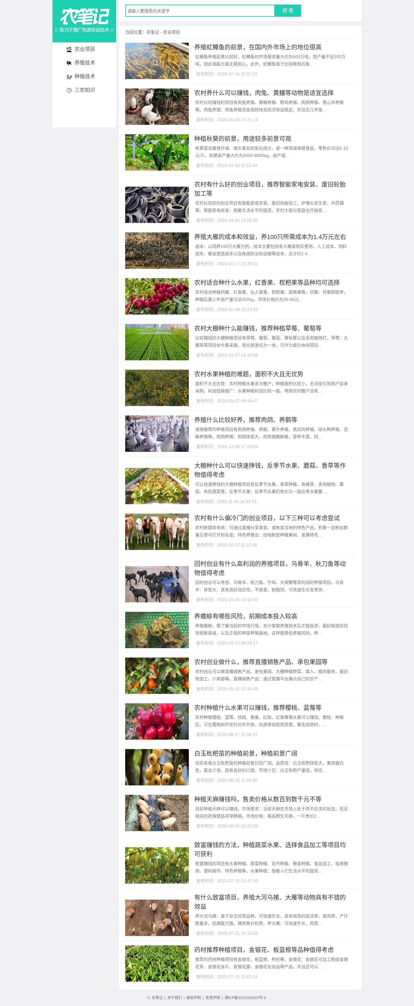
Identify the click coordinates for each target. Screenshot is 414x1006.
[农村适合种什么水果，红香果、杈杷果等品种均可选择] (157, 312)
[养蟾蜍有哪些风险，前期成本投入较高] (157, 645)
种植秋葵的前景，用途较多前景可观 (242, 138)
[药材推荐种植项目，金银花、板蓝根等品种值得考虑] (157, 979)
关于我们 (174, 998)
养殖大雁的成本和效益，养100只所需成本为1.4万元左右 (270, 237)
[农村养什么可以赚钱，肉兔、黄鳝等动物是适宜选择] (157, 122)
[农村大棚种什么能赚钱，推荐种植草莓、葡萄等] (157, 357)
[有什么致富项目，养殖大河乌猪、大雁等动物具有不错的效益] (157, 895)
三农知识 (85, 90)
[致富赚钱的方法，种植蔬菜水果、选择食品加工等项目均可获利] (157, 843)
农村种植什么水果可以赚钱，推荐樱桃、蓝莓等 (258, 708)
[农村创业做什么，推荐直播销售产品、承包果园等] (157, 691)
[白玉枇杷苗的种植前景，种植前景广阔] (157, 783)
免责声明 (212, 998)
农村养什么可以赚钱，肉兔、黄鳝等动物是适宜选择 (264, 93)
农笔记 (152, 32)
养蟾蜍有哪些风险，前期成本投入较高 (245, 616)
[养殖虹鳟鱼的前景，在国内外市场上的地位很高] (157, 76)
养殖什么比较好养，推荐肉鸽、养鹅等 (245, 420)
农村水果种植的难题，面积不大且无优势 (248, 374)
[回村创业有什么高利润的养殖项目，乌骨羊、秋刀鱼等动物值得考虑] (157, 561)
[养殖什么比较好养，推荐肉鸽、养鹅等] (157, 449)
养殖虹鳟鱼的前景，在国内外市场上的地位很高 (258, 47)
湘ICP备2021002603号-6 (245, 998)
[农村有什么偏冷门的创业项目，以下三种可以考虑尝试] (157, 547)
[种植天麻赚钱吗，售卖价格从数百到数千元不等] (157, 828)
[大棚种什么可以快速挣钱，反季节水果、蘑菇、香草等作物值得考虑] (157, 463)
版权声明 (193, 998)
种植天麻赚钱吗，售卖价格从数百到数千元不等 (258, 799)
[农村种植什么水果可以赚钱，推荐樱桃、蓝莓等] (157, 737)
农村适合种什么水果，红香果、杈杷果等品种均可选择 (267, 282)
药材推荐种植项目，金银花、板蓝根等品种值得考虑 (264, 950)
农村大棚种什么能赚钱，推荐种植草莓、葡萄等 (258, 328)
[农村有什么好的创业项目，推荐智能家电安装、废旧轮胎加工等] (157, 182)
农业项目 (85, 49)
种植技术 (85, 76)
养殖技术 (85, 63)
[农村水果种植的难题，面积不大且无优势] (157, 403)
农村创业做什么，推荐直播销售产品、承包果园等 (261, 662)
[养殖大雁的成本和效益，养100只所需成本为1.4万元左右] (157, 266)
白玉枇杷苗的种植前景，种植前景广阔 (245, 753)
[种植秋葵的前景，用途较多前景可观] (157, 168)
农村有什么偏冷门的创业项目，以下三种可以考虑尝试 (267, 518)
